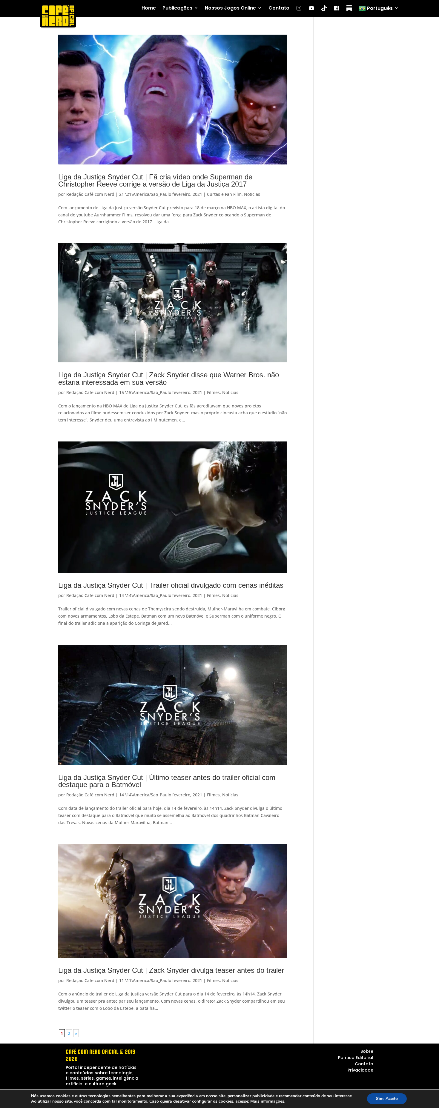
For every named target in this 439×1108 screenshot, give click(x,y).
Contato (278, 8)
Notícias (252, 194)
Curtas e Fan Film (224, 194)
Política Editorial (355, 1058)
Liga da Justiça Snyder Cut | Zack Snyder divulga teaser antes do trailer (171, 970)
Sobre (366, 1051)
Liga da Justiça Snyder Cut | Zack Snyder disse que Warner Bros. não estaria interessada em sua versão (168, 378)
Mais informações (267, 1101)
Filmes (213, 392)
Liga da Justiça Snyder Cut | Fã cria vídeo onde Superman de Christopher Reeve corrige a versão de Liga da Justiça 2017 (155, 180)
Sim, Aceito (387, 1098)
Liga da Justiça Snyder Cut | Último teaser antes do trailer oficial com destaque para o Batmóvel (166, 781)
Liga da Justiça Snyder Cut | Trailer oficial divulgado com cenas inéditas (170, 585)
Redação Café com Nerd (90, 194)
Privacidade (360, 1070)
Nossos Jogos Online (230, 8)
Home (149, 8)
